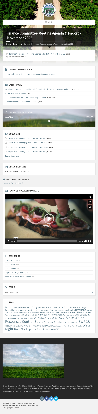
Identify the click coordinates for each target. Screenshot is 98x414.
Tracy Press (10, 325)
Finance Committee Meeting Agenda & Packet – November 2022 (37, 54)
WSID (56, 329)
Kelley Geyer (72, 312)
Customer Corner (11, 260)
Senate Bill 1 (25, 318)
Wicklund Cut (49, 329)
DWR (87, 310)
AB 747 (16, 307)
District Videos (10, 268)
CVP (52, 310)
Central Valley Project (76, 307)
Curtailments (45, 310)
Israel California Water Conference (56, 312)
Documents (17, 44)
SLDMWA (40, 318)
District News (10, 264)
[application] (49, 219)
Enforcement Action (25, 312)
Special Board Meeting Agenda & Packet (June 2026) (27, 143)
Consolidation (11, 310)
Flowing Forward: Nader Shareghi (17, 102)
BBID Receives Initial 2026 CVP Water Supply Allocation (25, 97)
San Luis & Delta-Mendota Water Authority (42, 314)
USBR (49, 325)
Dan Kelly (58, 310)
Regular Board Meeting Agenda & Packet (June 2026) (28, 147)
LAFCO (79, 312)
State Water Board (55, 318)
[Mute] (85, 241)
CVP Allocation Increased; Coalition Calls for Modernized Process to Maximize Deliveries (38, 89)
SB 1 (19, 318)
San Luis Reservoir (69, 315)
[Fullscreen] (89, 241)
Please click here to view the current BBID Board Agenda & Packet (30, 74)
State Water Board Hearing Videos (18, 276)
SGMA (32, 318)
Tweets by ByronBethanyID (13, 183)
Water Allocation (57, 326)
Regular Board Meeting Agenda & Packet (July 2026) (27, 138)
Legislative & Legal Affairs (15, 272)
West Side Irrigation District (29, 329)
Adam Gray (30, 307)
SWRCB (84, 321)
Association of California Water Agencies (51, 307)
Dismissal (72, 310)
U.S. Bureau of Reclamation (31, 325)
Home (8, 44)
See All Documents (12, 156)
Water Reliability (77, 326)
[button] (49, 219)
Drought (81, 310)
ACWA (21, 307)
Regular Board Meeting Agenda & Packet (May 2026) (27, 151)
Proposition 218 (15, 315)
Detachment (64, 310)
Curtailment (22, 310)
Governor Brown (38, 312)
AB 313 (9, 307)
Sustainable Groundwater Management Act (61, 322)
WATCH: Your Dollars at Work (15, 93)
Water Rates (67, 326)
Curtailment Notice (34, 310)
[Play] (8, 241)
